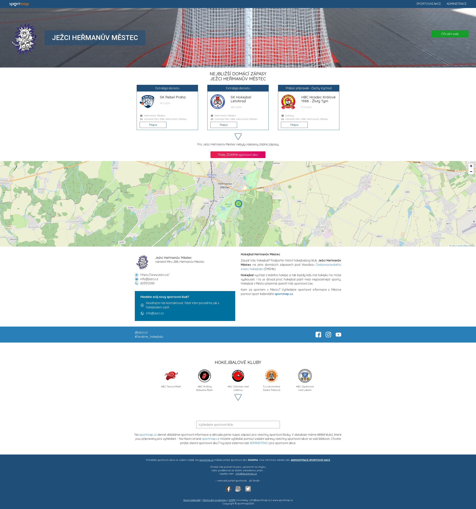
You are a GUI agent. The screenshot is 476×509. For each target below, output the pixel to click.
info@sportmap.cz (246, 473)
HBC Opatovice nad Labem (305, 388)
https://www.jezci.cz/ (155, 275)
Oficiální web (450, 34)
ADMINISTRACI (259, 443)
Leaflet (453, 246)
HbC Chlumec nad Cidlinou (238, 388)
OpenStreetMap (462, 246)
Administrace (457, 4)
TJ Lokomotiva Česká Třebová (271, 388)
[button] (238, 203)
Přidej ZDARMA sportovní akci (238, 155)
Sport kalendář (192, 500)
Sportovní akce (428, 4)
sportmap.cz (148, 434)
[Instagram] (238, 488)
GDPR (232, 500)
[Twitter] (248, 488)
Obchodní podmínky (215, 500)
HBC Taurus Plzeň (171, 386)
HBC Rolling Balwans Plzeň (204, 388)
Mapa (153, 125)
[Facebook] (228, 488)
